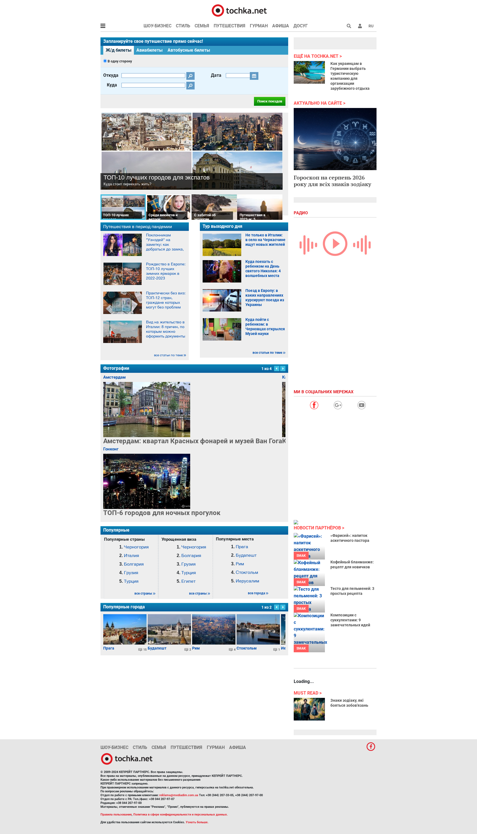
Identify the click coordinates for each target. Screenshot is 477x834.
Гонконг (110, 449)
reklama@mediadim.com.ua (178, 795)
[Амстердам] (192, 409)
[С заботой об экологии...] (214, 206)
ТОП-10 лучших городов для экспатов (157, 177)
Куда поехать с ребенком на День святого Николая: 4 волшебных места (263, 268)
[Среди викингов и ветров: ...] (168, 206)
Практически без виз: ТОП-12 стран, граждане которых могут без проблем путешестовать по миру (166, 305)
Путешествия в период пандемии (137, 226)
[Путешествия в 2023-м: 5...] (259, 206)
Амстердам (114, 377)
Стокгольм (247, 572)
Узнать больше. (197, 822)
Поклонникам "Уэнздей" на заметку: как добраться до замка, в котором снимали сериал (165, 247)
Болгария (134, 563)
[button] (359, 26)
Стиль (183, 25)
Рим (240, 563)
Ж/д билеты (118, 50)
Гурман (259, 25)
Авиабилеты (149, 50)
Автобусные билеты (189, 50)
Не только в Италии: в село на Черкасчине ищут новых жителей (265, 240)
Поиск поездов (269, 101)
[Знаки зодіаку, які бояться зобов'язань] (309, 709)
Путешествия (229, 25)
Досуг (300, 25)
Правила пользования (116, 814)
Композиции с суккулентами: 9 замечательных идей (350, 620)
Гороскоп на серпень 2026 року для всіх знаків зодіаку (332, 181)
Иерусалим (247, 580)
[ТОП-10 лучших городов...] (123, 206)
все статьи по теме (168, 355)
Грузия (131, 572)
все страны (143, 593)
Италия (131, 555)
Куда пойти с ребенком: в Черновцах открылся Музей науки (265, 326)
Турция (131, 581)
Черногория (136, 546)
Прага (242, 546)
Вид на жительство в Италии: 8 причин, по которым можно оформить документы (165, 329)
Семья (202, 25)
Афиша (280, 25)
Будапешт (246, 555)
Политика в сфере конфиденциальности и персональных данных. (180, 814)
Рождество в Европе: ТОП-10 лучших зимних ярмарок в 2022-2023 (166, 271)
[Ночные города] (162, 481)
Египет (188, 581)
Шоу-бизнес (157, 25)
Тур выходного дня (222, 226)
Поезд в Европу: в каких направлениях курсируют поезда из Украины (264, 297)
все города (256, 593)
